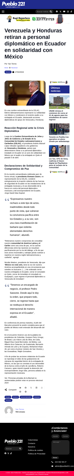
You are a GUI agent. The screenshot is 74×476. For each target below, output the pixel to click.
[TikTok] (71, 11)
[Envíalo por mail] (20, 388)
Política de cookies (35, 450)
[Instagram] (68, 12)
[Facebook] (57, 11)
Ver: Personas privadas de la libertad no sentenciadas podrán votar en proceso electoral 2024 (24, 380)
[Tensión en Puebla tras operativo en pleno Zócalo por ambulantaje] (59, 125)
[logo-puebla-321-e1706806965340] (13, 4)
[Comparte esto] (25, 388)
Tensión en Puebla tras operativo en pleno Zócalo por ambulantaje (59, 139)
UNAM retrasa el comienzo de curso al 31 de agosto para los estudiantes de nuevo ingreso (58, 115)
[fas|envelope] (53, 466)
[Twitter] (60, 12)
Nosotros (31, 447)
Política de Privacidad (36, 454)
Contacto (31, 443)
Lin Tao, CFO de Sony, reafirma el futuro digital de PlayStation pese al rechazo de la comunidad (58, 163)
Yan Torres (12, 64)
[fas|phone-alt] (53, 462)
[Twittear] (31, 388)
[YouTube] (64, 11)
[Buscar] (51, 12)
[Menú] (3, 11)
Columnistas (33, 440)
